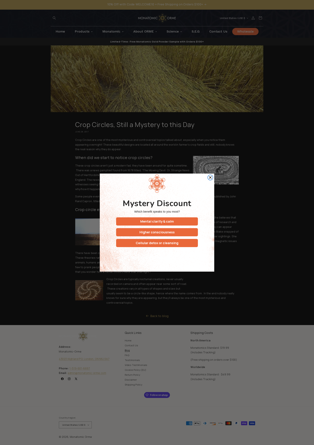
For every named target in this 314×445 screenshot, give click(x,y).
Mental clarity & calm (157, 221)
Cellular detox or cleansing (157, 243)
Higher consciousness (157, 232)
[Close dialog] (210, 177)
